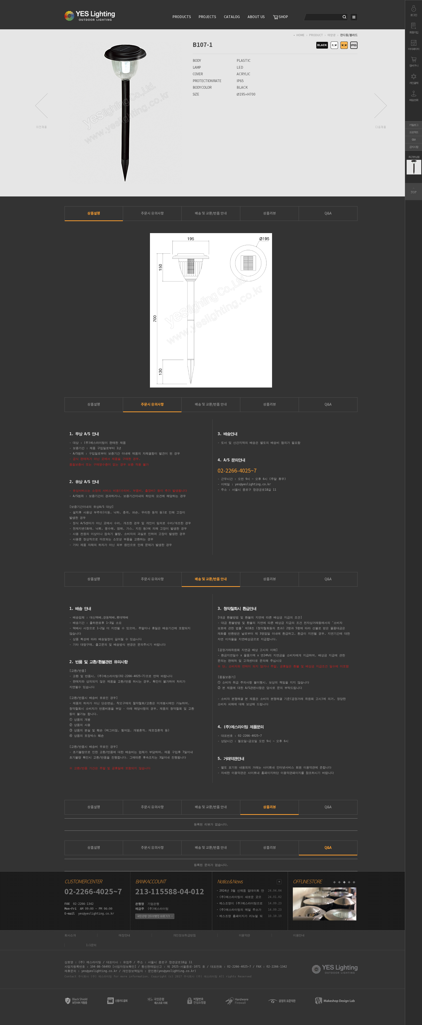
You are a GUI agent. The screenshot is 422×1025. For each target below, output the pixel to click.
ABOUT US (256, 17)
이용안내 (298, 935)
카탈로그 (413, 125)
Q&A (413, 139)
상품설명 (93, 214)
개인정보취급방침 (184, 935)
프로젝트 (413, 132)
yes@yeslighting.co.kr (96, 913)
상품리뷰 (269, 214)
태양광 (331, 35)
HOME (300, 35)
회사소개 (70, 935)
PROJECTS (207, 17)
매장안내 (124, 935)
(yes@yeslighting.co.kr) (176, 971)
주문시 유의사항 (152, 214)
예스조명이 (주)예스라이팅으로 (241, 903)
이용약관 (244, 935)
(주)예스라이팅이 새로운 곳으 (240, 897)
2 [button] (339, 882)
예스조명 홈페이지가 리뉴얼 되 (241, 916)
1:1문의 (91, 945)
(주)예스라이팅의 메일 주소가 (240, 909)
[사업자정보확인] (124, 966)
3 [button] (344, 882)
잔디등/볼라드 (349, 35)
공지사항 (413, 147)
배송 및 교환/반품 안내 (211, 214)
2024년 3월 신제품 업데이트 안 (241, 890)
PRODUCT (316, 35)
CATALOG (232, 17)
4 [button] (349, 882)
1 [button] (334, 882)
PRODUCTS (181, 17)
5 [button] (353, 882)
